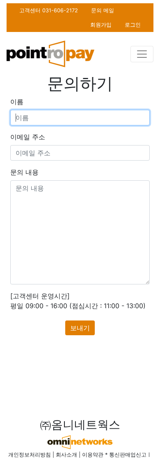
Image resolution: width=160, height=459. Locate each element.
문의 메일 (102, 10)
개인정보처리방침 (29, 455)
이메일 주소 (27, 137)
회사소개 (66, 455)
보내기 (80, 328)
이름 (16, 102)
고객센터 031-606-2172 (48, 10)
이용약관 (92, 455)
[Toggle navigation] (141, 54)
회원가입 (101, 25)
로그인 (133, 25)
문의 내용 (24, 172)
